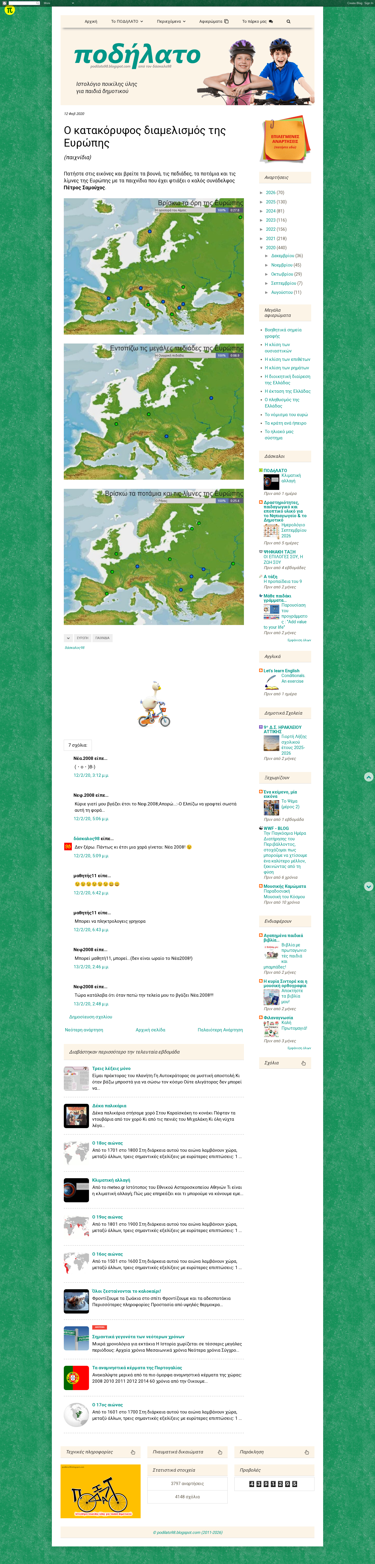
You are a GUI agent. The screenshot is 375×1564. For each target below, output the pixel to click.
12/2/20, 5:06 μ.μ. (91, 818)
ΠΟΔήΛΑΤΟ (275, 470)
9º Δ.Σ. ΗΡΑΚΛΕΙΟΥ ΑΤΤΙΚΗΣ (283, 729)
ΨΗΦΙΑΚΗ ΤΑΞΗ (280, 552)
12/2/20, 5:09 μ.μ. (91, 855)
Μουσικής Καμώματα (285, 886)
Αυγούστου (282, 292)
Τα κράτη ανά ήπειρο (285, 423)
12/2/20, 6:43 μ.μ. (91, 929)
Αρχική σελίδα (150, 1029)
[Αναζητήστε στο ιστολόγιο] (288, 21)
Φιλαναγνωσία (278, 1017)
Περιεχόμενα (170, 21)
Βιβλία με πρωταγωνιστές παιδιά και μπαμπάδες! (285, 956)
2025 (271, 202)
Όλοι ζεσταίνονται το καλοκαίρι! (126, 1291)
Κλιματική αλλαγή (111, 1180)
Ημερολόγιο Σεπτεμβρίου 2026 (293, 530)
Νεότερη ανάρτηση (84, 1029)
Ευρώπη (82, 638)
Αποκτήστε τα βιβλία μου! (292, 996)
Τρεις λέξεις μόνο (111, 1068)
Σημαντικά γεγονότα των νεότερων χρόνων (138, 1336)
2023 (271, 220)
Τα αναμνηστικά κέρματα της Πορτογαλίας (137, 1367)
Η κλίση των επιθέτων (287, 359)
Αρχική (91, 21)
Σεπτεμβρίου (284, 283)
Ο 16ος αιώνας (107, 1254)
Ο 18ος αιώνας (107, 1143)
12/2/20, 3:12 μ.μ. (91, 775)
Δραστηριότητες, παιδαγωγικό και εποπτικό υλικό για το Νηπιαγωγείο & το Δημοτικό (285, 511)
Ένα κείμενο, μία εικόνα (280, 794)
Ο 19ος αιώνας (107, 1217)
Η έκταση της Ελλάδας (288, 391)
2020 (271, 247)
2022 (271, 229)
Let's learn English (281, 670)
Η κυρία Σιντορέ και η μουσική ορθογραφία (285, 983)
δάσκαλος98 (87, 838)
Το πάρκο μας (255, 21)
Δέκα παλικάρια (109, 1105)
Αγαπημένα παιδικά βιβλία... (283, 937)
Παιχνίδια (102, 638)
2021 (271, 238)
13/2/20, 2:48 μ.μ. (91, 1003)
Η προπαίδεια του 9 (283, 581)
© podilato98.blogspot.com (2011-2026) (187, 1532)
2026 (271, 192)
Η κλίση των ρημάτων (287, 367)
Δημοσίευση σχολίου (90, 1016)
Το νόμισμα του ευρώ (286, 414)
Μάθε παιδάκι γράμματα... (277, 598)
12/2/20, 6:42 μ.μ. (91, 892)
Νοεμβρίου (282, 265)
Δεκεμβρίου (283, 255)
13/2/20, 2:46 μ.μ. (91, 966)
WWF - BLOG (276, 828)
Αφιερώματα (211, 21)
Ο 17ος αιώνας (107, 1404)
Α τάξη (270, 576)
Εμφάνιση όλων (299, 640)
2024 (271, 211)
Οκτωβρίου (282, 274)
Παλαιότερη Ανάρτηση (220, 1029)
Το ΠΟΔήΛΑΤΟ (125, 21)
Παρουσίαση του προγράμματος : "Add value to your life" (286, 616)
